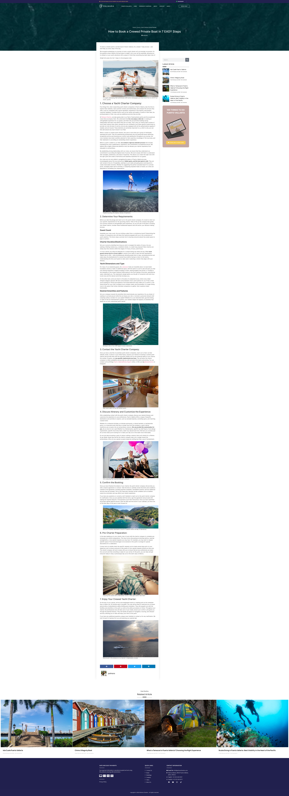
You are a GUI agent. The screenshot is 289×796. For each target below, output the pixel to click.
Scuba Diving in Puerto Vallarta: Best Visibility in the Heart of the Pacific (179, 98)
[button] (106, 666)
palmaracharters (148, 362)
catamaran (125, 267)
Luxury (138, 27)
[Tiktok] (181, 782)
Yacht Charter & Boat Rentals (148, 27)
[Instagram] (177, 782)
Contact (161, 6)
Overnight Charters (145, 6)
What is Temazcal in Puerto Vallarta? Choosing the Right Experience (179, 88)
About (155, 6)
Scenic (134, 27)
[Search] (187, 60)
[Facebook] (169, 782)
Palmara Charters (106, 117)
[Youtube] (173, 782)
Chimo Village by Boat (177, 77)
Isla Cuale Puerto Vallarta (178, 69)
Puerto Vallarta (126, 6)
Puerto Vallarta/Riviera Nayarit (123, 362)
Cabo (135, 6)
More (168, 6)
